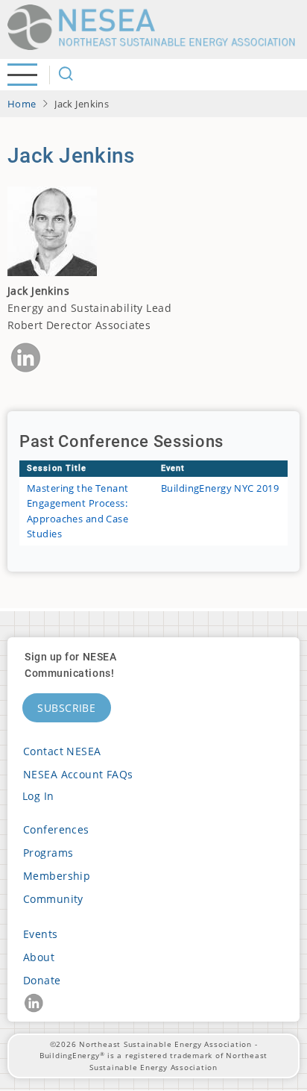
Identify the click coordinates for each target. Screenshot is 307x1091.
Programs (48, 852)
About (38, 957)
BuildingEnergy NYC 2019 (220, 488)
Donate (42, 980)
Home (22, 103)
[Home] (156, 27)
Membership (56, 876)
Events (40, 934)
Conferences (56, 829)
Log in (38, 796)
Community (53, 899)
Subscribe (66, 708)
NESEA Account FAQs (78, 774)
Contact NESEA (62, 751)
